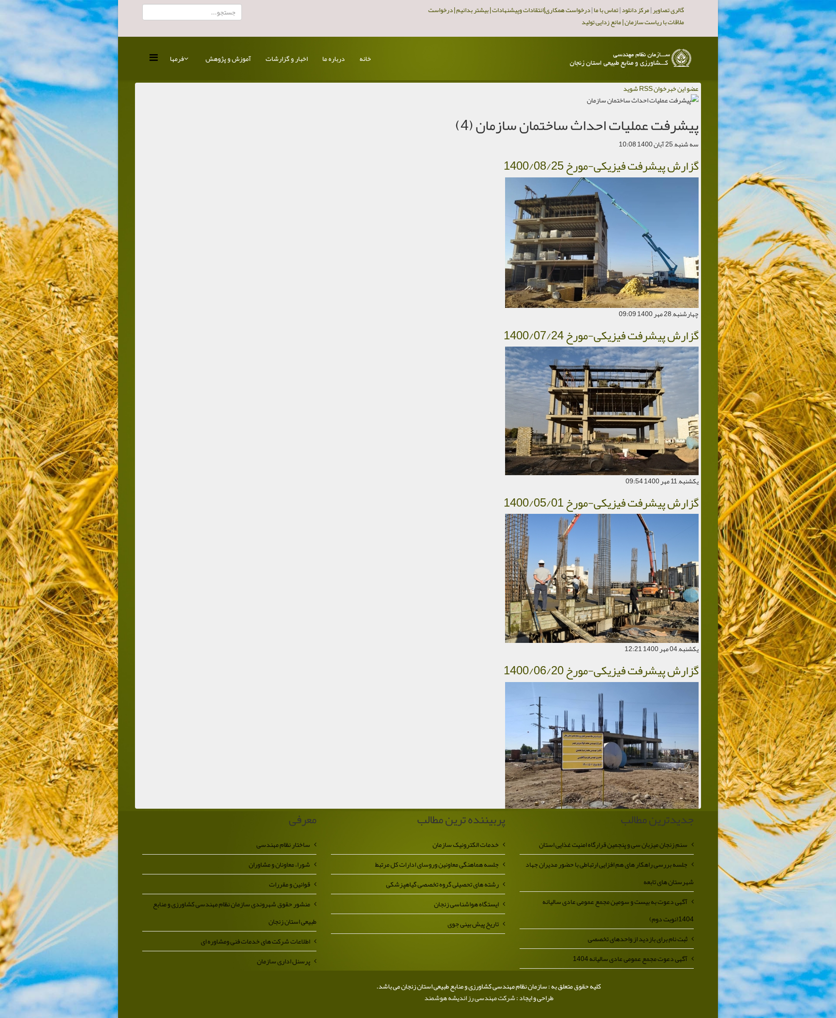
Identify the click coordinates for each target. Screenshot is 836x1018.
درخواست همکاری (567, 9)
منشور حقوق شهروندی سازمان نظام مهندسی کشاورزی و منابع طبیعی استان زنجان (234, 912)
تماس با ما (604, 9)
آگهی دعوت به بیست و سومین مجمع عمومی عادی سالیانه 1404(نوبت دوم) (618, 910)
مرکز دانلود (635, 9)
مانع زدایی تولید (601, 22)
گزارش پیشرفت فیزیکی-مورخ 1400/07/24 (601, 335)
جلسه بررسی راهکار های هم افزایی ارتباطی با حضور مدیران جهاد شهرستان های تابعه (609, 873)
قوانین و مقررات (289, 884)
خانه (365, 58)
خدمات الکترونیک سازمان (466, 844)
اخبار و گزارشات (287, 58)
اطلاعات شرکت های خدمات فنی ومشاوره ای (255, 941)
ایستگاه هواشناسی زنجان (466, 904)
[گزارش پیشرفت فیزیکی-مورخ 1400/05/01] (602, 580)
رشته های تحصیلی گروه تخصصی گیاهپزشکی (442, 884)
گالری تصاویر (668, 9)
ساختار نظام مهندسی (283, 844)
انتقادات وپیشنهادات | (516, 9)
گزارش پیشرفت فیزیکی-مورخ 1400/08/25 (601, 165)
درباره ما (333, 58)
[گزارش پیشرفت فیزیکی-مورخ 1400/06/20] (602, 747)
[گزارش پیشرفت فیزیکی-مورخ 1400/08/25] (602, 244)
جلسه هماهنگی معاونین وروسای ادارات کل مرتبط (437, 864)
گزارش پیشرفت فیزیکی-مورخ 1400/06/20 (601, 670)
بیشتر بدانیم (472, 9)
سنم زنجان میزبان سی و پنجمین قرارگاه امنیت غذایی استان (613, 844)
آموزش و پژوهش (228, 58)
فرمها (177, 58)
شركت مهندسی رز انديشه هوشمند (469, 997)
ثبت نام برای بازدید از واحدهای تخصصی (637, 938)
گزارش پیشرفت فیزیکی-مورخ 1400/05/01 (601, 502)
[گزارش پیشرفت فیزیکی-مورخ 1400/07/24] (602, 413)
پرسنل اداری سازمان (283, 961)
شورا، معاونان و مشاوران (279, 864)
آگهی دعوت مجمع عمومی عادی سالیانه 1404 (630, 958)
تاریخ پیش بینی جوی (473, 924)
